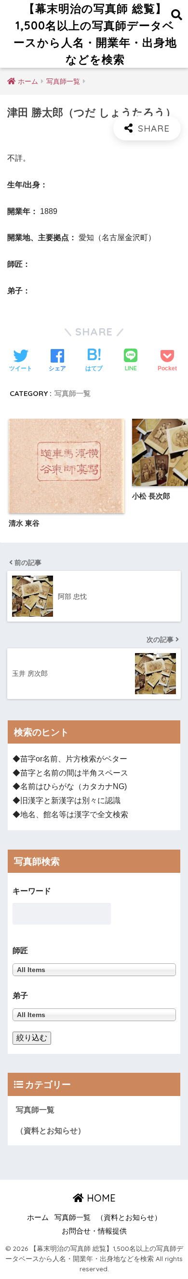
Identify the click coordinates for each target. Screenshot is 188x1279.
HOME (100, 1198)
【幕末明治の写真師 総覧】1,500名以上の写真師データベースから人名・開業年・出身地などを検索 (95, 33)
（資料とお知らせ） (50, 1131)
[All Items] (94, 1014)
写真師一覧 (72, 393)
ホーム (38, 1217)
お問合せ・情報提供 (94, 1231)
